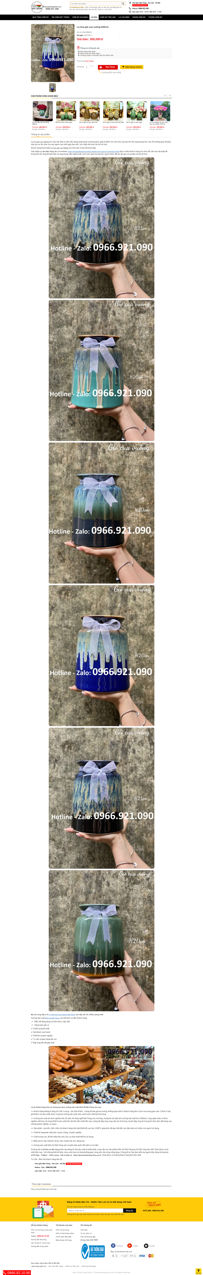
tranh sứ (101, 9)
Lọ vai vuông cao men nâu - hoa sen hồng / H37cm (88, 123)
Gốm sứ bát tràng (62, 1230)
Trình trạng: (81, 61)
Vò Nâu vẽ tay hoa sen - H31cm (111, 123)
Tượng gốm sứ (155, 17)
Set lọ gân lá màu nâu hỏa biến (42, 122)
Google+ (135, 1246)
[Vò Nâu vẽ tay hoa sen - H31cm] (113, 111)
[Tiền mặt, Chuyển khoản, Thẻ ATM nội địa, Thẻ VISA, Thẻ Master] (133, 1256)
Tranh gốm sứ (138, 17)
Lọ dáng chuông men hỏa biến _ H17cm (136, 103)
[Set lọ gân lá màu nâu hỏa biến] (43, 111)
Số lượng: (80, 67)
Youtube (152, 1246)
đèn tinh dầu (93, 9)
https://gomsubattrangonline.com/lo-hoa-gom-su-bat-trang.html (93, 151)
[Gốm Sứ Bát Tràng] (46, 7)
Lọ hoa (94, 17)
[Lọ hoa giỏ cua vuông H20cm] (52, 53)
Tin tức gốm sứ (86, 1233)
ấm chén (73, 9)
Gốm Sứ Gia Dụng (89, 1266)
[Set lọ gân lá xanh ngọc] (66, 111)
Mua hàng (110, 67)
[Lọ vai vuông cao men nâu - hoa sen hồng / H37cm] (90, 111)
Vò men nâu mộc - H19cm (159, 102)
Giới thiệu (84, 1230)
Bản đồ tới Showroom (140, 5)
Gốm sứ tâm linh (108, 17)
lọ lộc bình (108, 9)
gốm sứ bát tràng (91, 7)
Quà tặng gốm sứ (40, 17)
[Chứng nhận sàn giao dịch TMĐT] (92, 1251)
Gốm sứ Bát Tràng (52, 1018)
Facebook (119, 1246)
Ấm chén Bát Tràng (60, 17)
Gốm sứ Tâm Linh (72, 1266)
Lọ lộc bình (124, 17)
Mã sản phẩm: (81, 32)
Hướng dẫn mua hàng (111, 72)
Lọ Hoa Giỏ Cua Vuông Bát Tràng (62, 1014)
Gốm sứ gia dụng (80, 17)
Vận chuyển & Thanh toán (40, 1243)
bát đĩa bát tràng (82, 9)
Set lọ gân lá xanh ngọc (64, 122)
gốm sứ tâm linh (103, 7)
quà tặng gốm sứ (116, 7)
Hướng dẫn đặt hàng (39, 1239)
